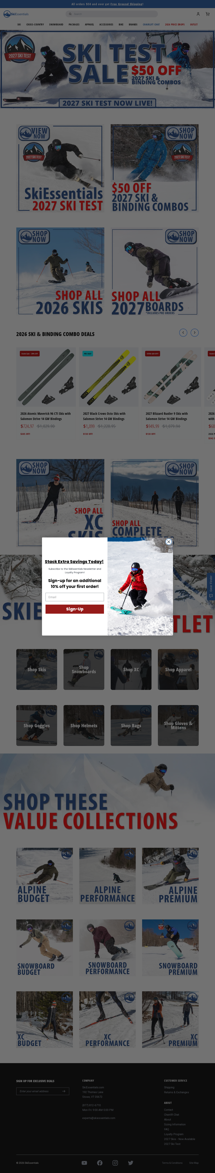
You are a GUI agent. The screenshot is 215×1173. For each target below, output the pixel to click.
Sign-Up (74, 609)
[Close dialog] (169, 542)
